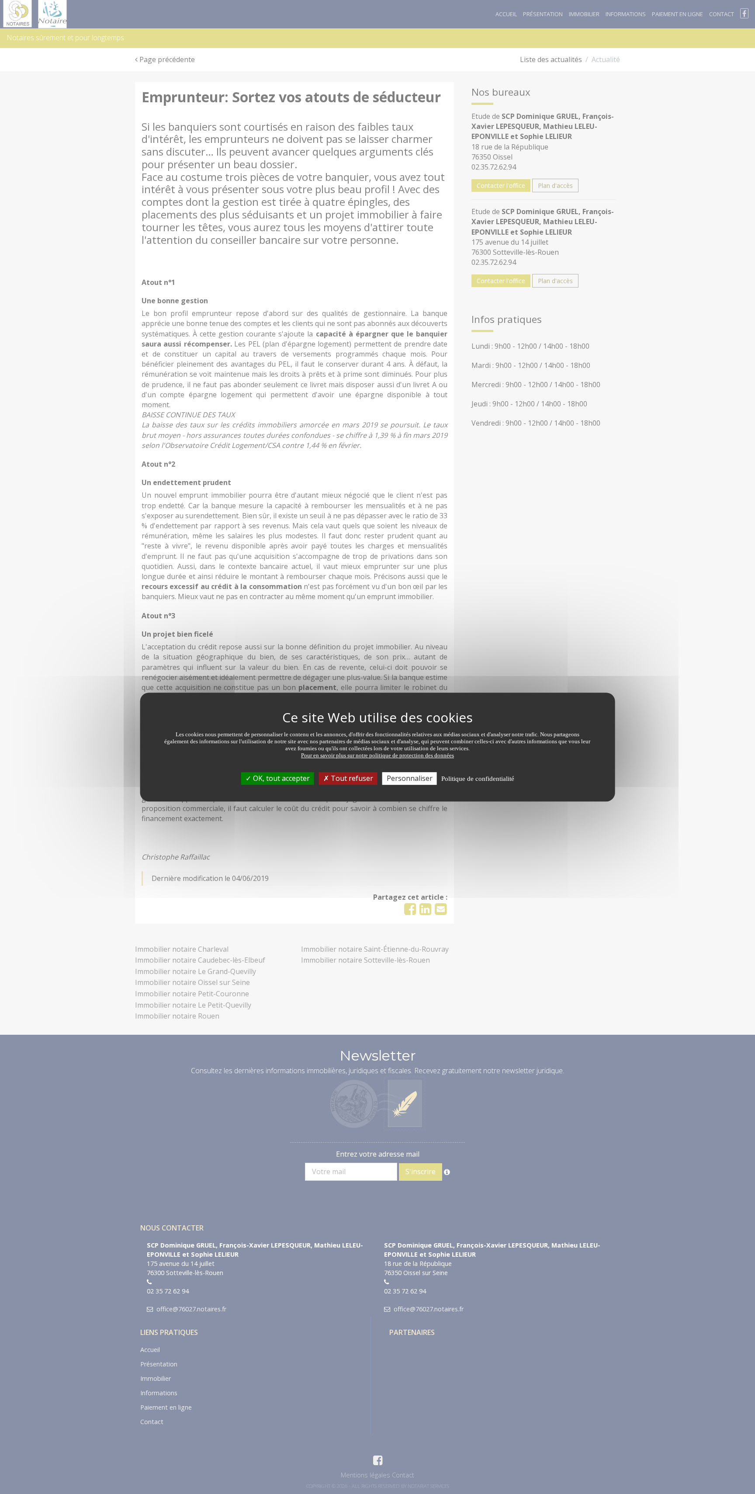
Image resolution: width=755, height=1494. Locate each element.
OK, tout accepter (280, 778)
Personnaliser (410, 778)
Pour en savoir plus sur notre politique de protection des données (377, 755)
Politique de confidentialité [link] (477, 778)
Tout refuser (351, 778)
